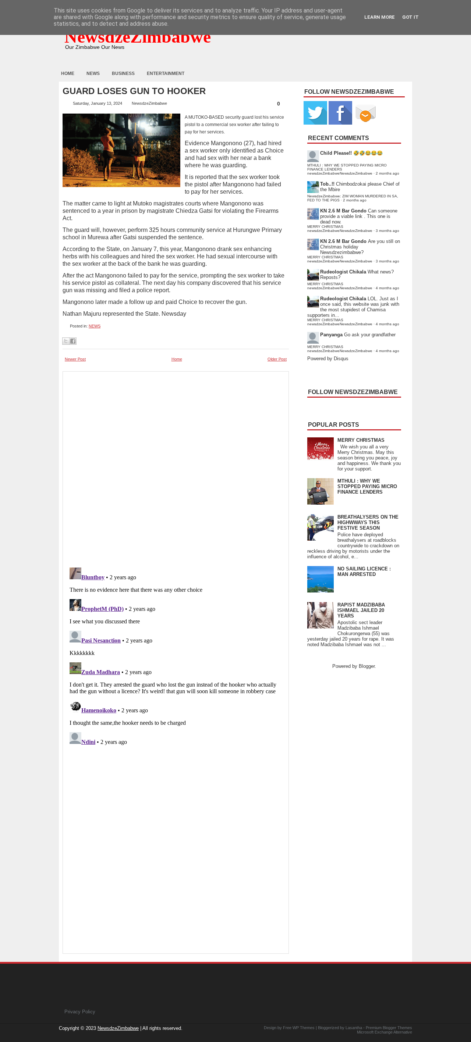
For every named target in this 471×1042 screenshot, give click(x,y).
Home (67, 73)
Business (123, 73)
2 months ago (387, 173)
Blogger (367, 666)
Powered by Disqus (327, 358)
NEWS (94, 326)
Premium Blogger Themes (389, 1027)
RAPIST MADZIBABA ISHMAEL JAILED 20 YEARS (361, 610)
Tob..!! (327, 184)
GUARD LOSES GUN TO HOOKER (134, 91)
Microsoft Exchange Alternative (384, 1032)
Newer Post (75, 359)
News (93, 73)
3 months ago (387, 231)
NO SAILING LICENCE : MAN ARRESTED (364, 571)
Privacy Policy (79, 1011)
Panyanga (331, 334)
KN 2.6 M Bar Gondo (343, 211)
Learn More (379, 17)
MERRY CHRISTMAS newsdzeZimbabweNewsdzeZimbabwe (339, 229)
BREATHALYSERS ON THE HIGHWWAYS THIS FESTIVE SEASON (368, 522)
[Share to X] (66, 341)
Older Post (277, 359)
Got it (410, 17)
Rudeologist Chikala (343, 272)
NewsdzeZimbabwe (137, 36)
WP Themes (304, 1027)
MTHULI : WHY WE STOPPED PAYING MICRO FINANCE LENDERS (367, 486)
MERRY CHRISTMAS (361, 440)
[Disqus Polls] (176, 467)
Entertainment (165, 73)
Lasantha (354, 1027)
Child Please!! (336, 153)
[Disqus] (176, 656)
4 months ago (387, 288)
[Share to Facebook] (73, 341)
